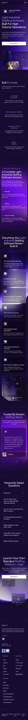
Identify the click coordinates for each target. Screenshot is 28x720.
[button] (16, 461)
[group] (14, 442)
